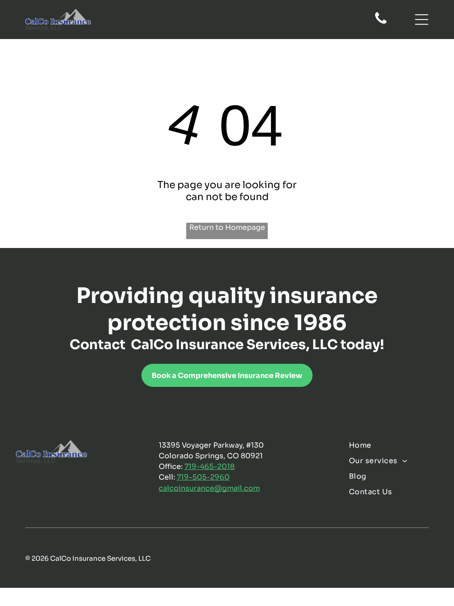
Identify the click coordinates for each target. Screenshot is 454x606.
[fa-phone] (381, 23)
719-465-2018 (209, 466)
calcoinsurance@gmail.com (209, 488)
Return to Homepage (227, 227)
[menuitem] (393, 445)
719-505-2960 (203, 477)
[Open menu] (421, 19)
